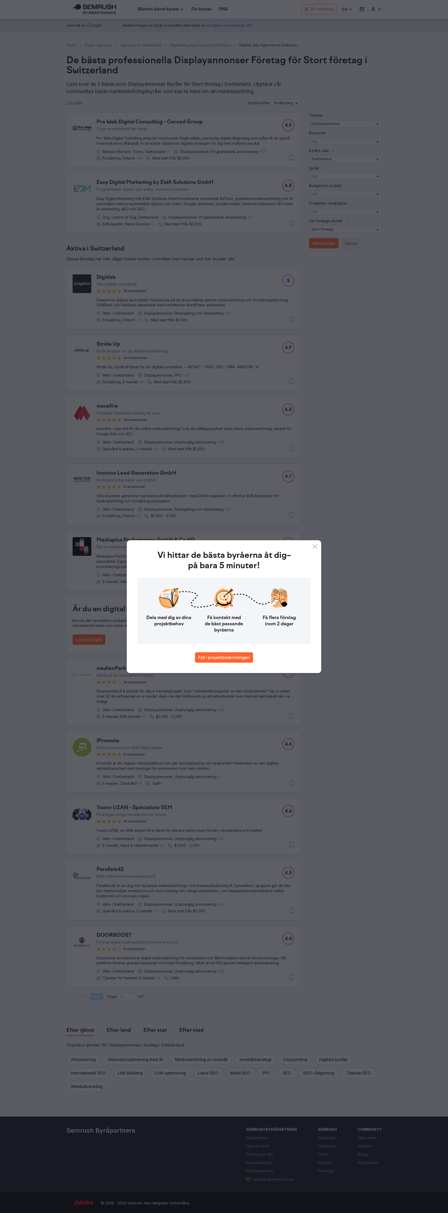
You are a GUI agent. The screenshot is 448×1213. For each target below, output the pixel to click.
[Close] (315, 546)
